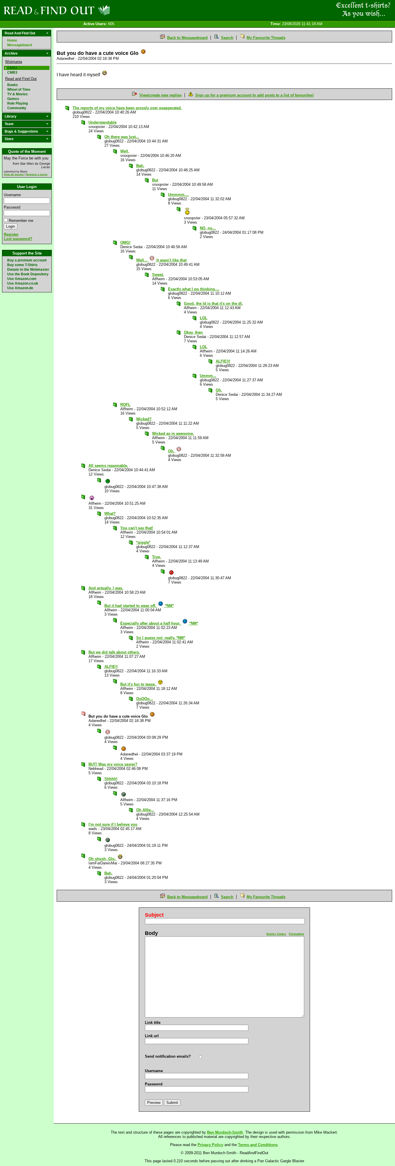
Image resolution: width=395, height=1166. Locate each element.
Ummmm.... (178, 194)
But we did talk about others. (114, 652)
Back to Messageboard (187, 38)
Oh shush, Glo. (102, 859)
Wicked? (144, 419)
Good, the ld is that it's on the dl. (213, 303)
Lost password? (18, 239)
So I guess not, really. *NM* (160, 638)
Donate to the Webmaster (28, 270)
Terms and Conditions (258, 1145)
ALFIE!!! (223, 361)
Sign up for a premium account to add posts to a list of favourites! (254, 95)
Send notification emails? (168, 1056)
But (155, 180)
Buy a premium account (27, 260)
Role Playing (17, 103)
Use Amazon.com (21, 279)
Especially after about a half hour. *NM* (159, 623)
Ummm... (208, 376)
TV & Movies (17, 94)
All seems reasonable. (108, 465)
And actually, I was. (105, 588)
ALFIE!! (111, 666)
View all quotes (14, 174)
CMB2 (12, 68)
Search (227, 38)
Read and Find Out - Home (87, 10)
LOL (203, 318)
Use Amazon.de (20, 288)
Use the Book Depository (28, 274)
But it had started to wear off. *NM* (139, 606)
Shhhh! (110, 779)
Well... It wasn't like (161, 260)
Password (12, 207)
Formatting (296, 933)
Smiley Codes (276, 933)
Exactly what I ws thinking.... (193, 289)
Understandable (102, 122)
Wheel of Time (18, 90)
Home (12, 40)
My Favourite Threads (266, 38)
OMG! (125, 242)
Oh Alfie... (145, 810)
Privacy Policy (210, 1145)
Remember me (21, 220)
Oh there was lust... (121, 137)
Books (12, 85)
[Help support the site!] (363, 10)
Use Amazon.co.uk (22, 283)
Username (12, 195)
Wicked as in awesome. (173, 433)
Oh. (219, 390)
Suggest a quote (36, 174)
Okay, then (193, 332)
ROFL (125, 404)
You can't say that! (136, 528)
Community (16, 108)
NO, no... (208, 228)
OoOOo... (144, 699)
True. (156, 557)
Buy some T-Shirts (22, 265)
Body (151, 933)
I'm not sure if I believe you (112, 824)
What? (110, 513)
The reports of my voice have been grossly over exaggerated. (127, 108)
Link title (152, 1022)
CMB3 (12, 72)
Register (11, 234)
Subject (154, 915)
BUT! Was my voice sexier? (112, 764)
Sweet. (158, 274)
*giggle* (143, 542)
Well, (124, 151)
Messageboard (19, 45)
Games (13, 99)
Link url (152, 1036)
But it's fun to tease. (138, 684)
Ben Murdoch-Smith (225, 1132)
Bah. (140, 166)
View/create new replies (160, 95)
